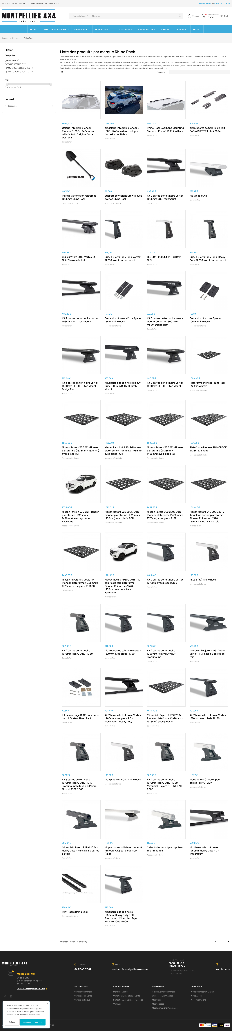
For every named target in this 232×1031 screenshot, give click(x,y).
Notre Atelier (196, 995)
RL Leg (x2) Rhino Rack (203, 579)
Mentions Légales (120, 991)
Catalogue (12, 106)
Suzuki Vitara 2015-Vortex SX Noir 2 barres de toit (79, 258)
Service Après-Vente (83, 995)
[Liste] (65, 72)
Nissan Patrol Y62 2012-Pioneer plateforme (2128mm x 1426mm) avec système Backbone (80, 516)
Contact (117, 1004)
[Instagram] (11, 996)
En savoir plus (34, 1014)
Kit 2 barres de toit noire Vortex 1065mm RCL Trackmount (165, 197)
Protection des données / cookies (128, 1000)
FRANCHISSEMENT (16, 64)
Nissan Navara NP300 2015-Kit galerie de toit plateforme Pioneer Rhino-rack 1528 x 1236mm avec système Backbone (122, 586)
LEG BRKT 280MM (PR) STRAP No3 (164, 258)
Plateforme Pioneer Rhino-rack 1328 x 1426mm (207, 384)
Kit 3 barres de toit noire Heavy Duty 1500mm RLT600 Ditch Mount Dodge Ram (165, 321)
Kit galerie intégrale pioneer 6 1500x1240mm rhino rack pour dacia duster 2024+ (122, 131)
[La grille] (61, 72)
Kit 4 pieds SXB (198, 195)
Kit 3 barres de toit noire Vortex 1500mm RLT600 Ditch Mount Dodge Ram (80, 386)
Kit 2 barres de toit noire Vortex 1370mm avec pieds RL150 (165, 581)
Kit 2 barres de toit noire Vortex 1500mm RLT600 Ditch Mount (165, 384)
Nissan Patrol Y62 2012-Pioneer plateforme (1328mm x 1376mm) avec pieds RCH (80, 450)
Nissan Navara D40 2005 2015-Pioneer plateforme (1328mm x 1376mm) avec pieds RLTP (165, 515)
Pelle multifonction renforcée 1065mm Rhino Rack (79, 197)
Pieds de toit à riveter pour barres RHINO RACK (205, 781)
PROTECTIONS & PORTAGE (21, 71)
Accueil (10, 99)
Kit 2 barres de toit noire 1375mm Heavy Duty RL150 (77, 652)
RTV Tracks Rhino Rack (75, 911)
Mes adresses (158, 1004)
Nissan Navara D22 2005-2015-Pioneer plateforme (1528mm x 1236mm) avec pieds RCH (123, 515)
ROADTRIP (13, 60)
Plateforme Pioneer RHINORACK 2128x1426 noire (208, 449)
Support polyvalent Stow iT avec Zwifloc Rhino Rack (123, 197)
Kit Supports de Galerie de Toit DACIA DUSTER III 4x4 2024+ (207, 129)
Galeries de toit (195, 526)
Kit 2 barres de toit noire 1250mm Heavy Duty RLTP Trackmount (204, 850)
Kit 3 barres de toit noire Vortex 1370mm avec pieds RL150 (123, 652)
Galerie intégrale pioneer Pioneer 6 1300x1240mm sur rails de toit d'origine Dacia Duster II (78, 132)
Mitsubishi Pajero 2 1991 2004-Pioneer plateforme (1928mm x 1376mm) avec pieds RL (165, 718)
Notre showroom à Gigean (202, 991)
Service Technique (82, 1000)
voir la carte (223, 969)
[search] (180, 16)
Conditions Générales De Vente (126, 995)
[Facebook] (5, 996)
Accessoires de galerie (113, 203)
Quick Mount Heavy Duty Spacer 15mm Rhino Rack (123, 320)
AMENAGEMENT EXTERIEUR (20, 68)
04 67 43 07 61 (82, 969)
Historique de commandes (163, 991)
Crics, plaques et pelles (70, 203)
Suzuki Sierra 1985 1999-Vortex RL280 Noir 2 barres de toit (123, 258)
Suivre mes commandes (162, 995)
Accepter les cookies (32, 1022)
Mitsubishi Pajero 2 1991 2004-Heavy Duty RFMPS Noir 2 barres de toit (80, 850)
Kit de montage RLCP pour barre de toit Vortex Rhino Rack (80, 716)
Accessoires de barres (113, 326)
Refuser (12, 1022)
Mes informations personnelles (165, 1008)
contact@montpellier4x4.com (31, 988)
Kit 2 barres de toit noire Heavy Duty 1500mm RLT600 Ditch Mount (123, 386)
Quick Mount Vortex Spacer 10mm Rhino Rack (205, 320)
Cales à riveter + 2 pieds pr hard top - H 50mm (165, 849)
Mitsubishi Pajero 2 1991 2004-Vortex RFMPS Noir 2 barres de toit (207, 654)
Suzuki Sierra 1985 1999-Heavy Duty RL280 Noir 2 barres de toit (208, 258)
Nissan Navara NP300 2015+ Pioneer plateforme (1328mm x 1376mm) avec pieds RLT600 (80, 583)
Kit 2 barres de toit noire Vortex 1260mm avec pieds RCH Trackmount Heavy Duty (123, 718)
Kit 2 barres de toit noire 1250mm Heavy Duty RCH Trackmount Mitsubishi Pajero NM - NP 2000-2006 (122, 916)
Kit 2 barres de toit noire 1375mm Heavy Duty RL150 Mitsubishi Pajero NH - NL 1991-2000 (165, 784)
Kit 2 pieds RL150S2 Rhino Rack (123, 779)
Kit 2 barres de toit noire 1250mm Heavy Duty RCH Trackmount (161, 654)
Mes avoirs (156, 1000)
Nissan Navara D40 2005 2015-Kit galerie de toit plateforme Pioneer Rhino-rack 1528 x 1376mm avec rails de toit (207, 516)
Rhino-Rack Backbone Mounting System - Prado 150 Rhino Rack (165, 129)
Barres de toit (67, 142)
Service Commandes (83, 991)
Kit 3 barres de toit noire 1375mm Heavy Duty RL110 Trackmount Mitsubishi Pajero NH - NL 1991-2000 (79, 784)
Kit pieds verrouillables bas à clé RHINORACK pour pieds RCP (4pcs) (123, 850)
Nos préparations (198, 1000)
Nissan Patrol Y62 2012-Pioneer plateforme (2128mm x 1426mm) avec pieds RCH (165, 450)
